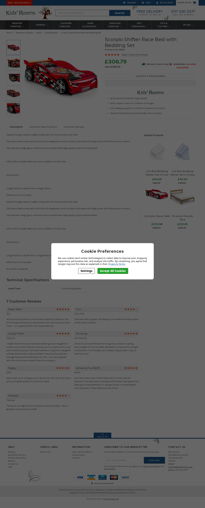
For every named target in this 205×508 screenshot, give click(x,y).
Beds (39, 32)
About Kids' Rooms (17, 455)
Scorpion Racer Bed (157, 216)
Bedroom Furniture (16, 25)
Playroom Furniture (65, 25)
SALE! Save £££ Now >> (19, 2)
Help (148, 2)
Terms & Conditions (151, 466)
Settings (86, 271)
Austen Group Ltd (111, 499)
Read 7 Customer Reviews (135, 54)
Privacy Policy (78, 455)
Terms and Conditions (82, 452)
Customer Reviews (74, 126)
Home (9, 32)
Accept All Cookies (113, 271)
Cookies (76, 458)
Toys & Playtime (163, 25)
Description (16, 126)
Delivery (131, 2)
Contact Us (13, 464)
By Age (187, 25)
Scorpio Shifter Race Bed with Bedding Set (81, 32)
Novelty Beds (51, 32)
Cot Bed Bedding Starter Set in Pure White (157, 175)
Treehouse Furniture (114, 25)
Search (120, 13)
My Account (166, 2)
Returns (11, 461)
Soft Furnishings (138, 25)
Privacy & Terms (116, 264)
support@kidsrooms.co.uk (180, 467)
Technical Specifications (43, 126)
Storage (40, 25)
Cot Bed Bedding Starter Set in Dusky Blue (182, 175)
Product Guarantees (17, 458)
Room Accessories (89, 25)
